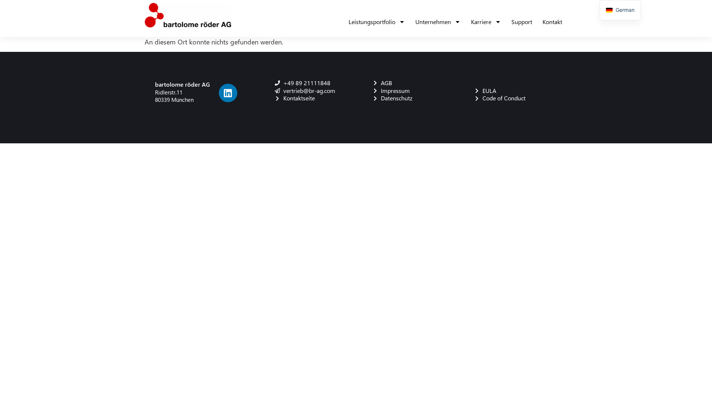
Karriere (481, 22)
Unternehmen (433, 22)
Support (521, 22)
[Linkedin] (228, 93)
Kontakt (552, 22)
